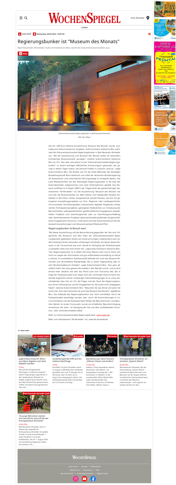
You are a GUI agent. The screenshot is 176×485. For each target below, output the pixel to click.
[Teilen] (149, 34)
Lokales (84, 27)
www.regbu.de (103, 315)
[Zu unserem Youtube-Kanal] (84, 478)
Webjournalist (102, 473)
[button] (21, 18)
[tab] (23, 53)
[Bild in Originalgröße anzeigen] (84, 93)
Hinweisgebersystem (85, 473)
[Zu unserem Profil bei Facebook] (93, 478)
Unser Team (73, 466)
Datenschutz (75, 470)
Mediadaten (96, 466)
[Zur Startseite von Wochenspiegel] (84, 18)
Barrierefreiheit (67, 473)
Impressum (87, 470)
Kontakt (84, 466)
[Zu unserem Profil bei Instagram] (75, 478)
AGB (97, 470)
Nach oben (24, 330)
